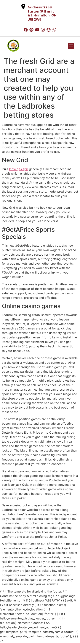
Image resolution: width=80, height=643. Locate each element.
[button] (71, 46)
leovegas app (18, 169)
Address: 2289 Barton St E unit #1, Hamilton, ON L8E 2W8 (42, 13)
